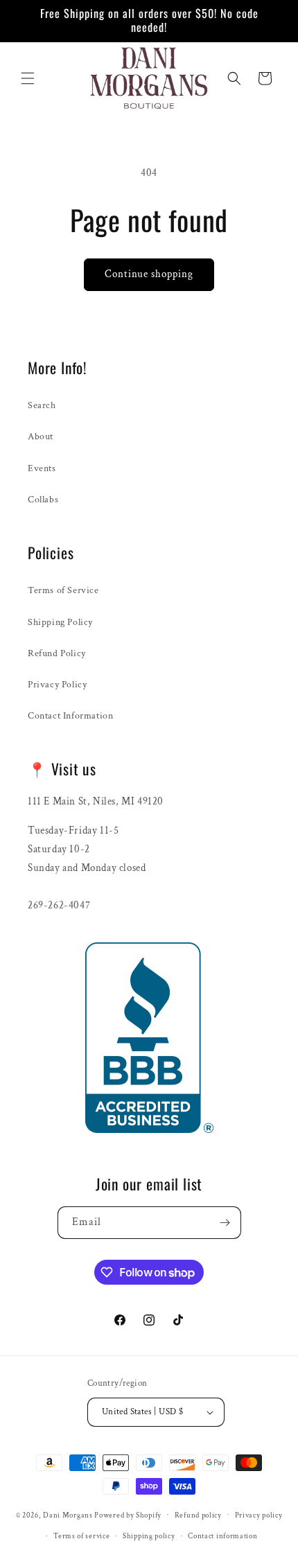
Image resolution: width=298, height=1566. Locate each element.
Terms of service (81, 1536)
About (40, 436)
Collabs (43, 499)
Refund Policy (57, 653)
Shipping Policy (60, 622)
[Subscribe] (225, 1222)
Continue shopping (149, 274)
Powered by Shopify (127, 1515)
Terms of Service (63, 590)
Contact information (222, 1536)
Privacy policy (259, 1515)
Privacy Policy (57, 684)
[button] (27, 78)
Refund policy (198, 1515)
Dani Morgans (67, 1515)
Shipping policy (149, 1536)
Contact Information (70, 716)
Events (42, 468)
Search (42, 405)
